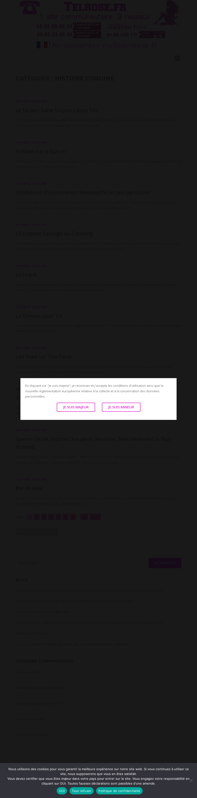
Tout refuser (81, 791)
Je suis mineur (121, 407)
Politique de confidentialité (119, 791)
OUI (62, 791)
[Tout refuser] (191, 780)
